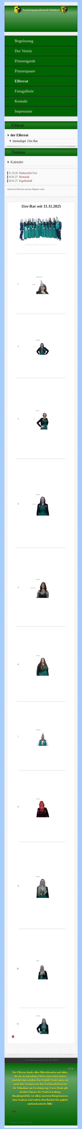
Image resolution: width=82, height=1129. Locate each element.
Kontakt (21, 101)
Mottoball (24, 176)
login (14, 1111)
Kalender (16, 162)
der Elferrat (19, 135)
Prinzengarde (25, 61)
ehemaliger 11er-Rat (25, 141)
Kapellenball (25, 180)
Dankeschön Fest (28, 173)
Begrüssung (24, 41)
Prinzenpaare (25, 71)
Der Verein (23, 51)
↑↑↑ (70, 1069)
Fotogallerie (24, 91)
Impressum (23, 111)
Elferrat (21, 81)
